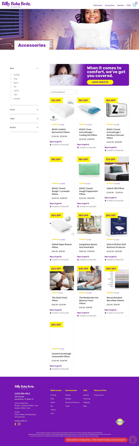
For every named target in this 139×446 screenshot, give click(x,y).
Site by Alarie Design (104, 436)
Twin (15, 95)
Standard (17, 99)
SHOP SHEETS (100, 82)
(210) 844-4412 (22, 393)
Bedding (68, 398)
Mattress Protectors (72, 402)
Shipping (86, 402)
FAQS (129, 5)
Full (15, 87)
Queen (16, 83)
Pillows (67, 395)
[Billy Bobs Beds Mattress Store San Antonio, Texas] (16, 4)
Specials (120, 5)
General (86, 395)
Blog (85, 406)
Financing (86, 398)
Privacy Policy (98, 395)
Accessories (109, 5)
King (15, 79)
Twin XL (16, 91)
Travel (67, 406)
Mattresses (98, 5)
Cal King (17, 75)
